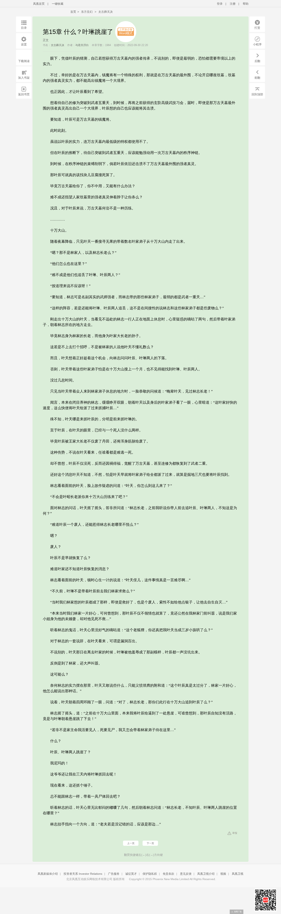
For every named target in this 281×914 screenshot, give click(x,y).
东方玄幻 (87, 11)
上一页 (131, 843)
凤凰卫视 (237, 873)
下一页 (150, 843)
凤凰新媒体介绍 (48, 873)
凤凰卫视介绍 (206, 873)
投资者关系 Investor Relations (83, 873)
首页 (73, 11)
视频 (223, 873)
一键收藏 (57, 3)
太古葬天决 (105, 11)
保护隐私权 (150, 873)
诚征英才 (131, 873)
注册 (233, 3)
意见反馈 (186, 873)
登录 (220, 3)
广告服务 (114, 873)
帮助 (245, 3)
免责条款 (168, 873)
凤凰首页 (39, 3)
